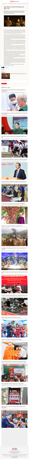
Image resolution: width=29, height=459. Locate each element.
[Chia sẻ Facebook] (2, 67)
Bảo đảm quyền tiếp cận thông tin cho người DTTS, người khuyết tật (13, 181)
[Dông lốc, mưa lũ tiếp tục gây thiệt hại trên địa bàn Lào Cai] (14, 237)
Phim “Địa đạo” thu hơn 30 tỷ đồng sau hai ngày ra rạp (18, 73)
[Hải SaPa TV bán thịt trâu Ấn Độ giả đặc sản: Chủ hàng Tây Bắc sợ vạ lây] (14, 306)
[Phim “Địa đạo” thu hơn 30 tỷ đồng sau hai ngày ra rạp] (5, 76)
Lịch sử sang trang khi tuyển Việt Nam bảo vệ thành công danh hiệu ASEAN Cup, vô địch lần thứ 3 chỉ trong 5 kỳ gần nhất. (14, 319)
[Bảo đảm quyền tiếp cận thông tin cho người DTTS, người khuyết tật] (14, 193)
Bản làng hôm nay (16, 3)
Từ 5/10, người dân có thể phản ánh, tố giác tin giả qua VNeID (12, 383)
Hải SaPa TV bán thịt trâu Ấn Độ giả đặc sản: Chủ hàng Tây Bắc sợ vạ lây (14, 295)
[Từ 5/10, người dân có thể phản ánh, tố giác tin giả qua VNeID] (14, 396)
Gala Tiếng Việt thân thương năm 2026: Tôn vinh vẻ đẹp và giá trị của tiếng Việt (14, 249)
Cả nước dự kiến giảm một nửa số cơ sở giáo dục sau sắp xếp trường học (14, 159)
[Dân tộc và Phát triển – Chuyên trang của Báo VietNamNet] (12, 1)
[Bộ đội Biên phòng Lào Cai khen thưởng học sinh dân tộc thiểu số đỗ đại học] (14, 284)
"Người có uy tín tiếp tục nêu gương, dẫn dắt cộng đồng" (11, 339)
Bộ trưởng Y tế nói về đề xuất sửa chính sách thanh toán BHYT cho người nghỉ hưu (13, 90)
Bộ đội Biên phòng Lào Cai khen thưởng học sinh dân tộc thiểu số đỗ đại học (14, 273)
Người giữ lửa (24, 3)
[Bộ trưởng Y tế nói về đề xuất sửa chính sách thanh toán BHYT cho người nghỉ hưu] (14, 102)
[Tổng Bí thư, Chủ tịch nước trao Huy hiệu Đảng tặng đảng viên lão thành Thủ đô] (14, 419)
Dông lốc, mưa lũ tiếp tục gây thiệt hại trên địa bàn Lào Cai (12, 225)
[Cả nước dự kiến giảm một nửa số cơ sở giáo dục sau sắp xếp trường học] (14, 171)
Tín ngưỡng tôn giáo (10, 3)
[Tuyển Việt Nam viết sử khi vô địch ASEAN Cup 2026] (14, 328)
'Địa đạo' (4, 69)
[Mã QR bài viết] (8, 67)
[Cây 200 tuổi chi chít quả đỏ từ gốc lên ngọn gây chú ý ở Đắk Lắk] (14, 215)
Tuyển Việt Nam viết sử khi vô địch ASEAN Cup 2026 (11, 317)
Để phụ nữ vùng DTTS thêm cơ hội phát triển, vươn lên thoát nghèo (13, 361)
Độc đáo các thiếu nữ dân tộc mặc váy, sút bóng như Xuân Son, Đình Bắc (13, 137)
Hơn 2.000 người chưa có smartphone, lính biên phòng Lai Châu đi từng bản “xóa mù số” (14, 114)
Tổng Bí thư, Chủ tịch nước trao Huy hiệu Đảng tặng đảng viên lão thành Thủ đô (13, 407)
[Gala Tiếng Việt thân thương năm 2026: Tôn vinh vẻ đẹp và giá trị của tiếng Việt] (14, 261)
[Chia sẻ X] (3, 67)
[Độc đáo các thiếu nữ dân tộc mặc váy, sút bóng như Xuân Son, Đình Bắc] (14, 149)
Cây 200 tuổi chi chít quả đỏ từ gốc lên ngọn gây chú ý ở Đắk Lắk (13, 203)
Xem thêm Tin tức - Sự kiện (5, 87)
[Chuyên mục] (1, 1)
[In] (6, 67)
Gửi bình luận (4, 83)
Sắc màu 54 (20, 3)
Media (27, 3)
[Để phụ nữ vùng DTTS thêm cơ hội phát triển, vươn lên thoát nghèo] (14, 373)
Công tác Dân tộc (5, 3)
